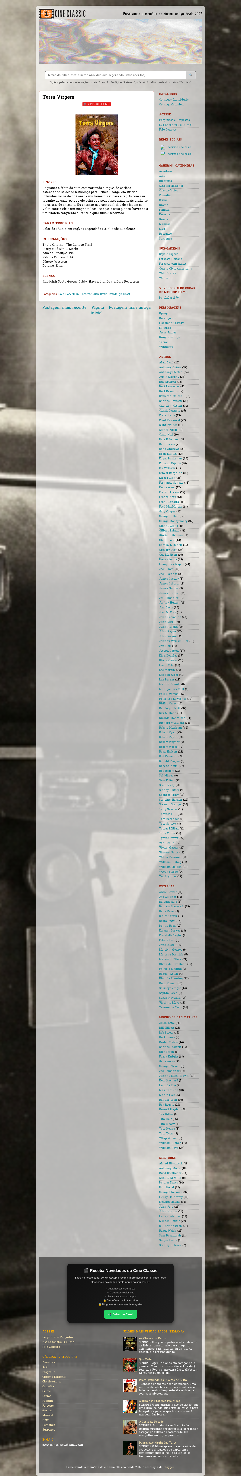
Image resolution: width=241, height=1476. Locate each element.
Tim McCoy (167, 1124)
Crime (163, 200)
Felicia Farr (167, 940)
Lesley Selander (170, 1217)
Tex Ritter (166, 1115)
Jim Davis (100, 294)
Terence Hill (168, 814)
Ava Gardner (167, 897)
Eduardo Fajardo (170, 464)
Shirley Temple (170, 988)
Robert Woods (168, 747)
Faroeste (86, 294)
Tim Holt (165, 1119)
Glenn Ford (167, 540)
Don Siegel (166, 1188)
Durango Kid (168, 318)
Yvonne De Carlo (170, 1008)
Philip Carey (168, 704)
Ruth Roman (168, 984)
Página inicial (97, 310)
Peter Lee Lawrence (172, 699)
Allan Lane (167, 1023)
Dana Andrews (169, 449)
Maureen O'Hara (170, 959)
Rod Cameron (168, 757)
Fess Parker (167, 488)
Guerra (163, 220)
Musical (164, 224)
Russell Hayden (170, 1110)
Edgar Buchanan (170, 459)
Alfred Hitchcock (171, 1164)
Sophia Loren (168, 993)
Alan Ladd (166, 363)
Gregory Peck (168, 550)
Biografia (165, 181)
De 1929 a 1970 (169, 298)
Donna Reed (167, 926)
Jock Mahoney (169, 1071)
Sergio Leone (168, 1241)
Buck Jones (167, 1038)
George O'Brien (169, 1066)
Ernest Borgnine (170, 473)
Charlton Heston (170, 406)
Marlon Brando (169, 685)
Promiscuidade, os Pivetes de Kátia (163, 1380)
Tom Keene (167, 1129)
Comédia (165, 196)
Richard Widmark (171, 723)
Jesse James (167, 333)
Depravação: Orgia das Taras (158, 1443)
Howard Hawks (169, 1202)
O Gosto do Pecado (151, 1422)
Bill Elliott (166, 1028)
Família (164, 210)
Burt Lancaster (169, 387)
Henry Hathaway (171, 1197)
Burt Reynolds (169, 392)
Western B (166, 278)
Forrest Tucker (169, 493)
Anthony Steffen (171, 372)
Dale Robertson (68, 294)
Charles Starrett (170, 1047)
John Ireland (168, 627)
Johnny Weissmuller (173, 641)
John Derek (167, 622)
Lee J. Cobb (166, 665)
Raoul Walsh (167, 1231)
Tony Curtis (167, 834)
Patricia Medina (170, 969)
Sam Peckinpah (170, 1236)
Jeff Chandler (168, 598)
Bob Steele (166, 1033)
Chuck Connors (169, 411)
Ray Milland (167, 713)
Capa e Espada (168, 254)
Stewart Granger (170, 805)
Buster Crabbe (168, 1042)
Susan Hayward (170, 998)
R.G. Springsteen (170, 1226)
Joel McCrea (167, 612)
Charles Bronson (170, 401)
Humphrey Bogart (171, 565)
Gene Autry (167, 1062)
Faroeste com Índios (173, 264)
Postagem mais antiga (130, 308)
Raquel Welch (168, 974)
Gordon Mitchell (170, 545)
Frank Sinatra (169, 502)
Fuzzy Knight (168, 1057)
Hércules (165, 328)
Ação (162, 176)
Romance (165, 234)
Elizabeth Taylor (170, 936)
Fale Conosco (168, 130)
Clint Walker (168, 425)
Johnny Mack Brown (174, 1076)
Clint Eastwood (169, 420)
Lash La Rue (167, 1086)
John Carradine (170, 617)
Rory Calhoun (168, 766)
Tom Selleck (167, 824)
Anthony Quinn (170, 368)
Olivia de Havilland (172, 964)
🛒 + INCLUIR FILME (96, 104)
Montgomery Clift (171, 689)
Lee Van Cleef (168, 675)
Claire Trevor (168, 916)
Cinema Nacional (171, 186)
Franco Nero (167, 497)
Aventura (165, 172)
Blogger (168, 1467)
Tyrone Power (168, 838)
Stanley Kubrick (170, 1245)
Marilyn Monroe (170, 950)
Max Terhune (168, 1090)
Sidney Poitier (169, 790)
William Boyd (168, 1148)
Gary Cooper (167, 512)
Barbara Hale (168, 902)
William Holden (170, 867)
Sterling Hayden (170, 800)
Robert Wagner (169, 742)
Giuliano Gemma (171, 536)
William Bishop (170, 862)
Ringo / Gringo (169, 337)
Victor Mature (168, 848)
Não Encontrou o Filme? (175, 125)
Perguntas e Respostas (174, 120)
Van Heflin (167, 843)
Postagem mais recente (64, 308)
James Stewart (169, 593)
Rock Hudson (168, 752)
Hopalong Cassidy (171, 323)
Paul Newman (169, 694)
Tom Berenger (169, 819)
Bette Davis (167, 912)
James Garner (168, 589)
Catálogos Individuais (174, 100)
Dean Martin (168, 454)
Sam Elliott (167, 781)
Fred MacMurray (170, 507)
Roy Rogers (166, 771)
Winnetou (166, 347)
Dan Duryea (167, 444)
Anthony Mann (170, 1168)
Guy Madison (168, 555)
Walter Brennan (170, 857)
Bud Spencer (167, 382)
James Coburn (169, 584)
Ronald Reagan (169, 761)
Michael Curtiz (169, 1221)
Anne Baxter (168, 892)
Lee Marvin (167, 670)
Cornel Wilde (168, 430)
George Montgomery (173, 521)
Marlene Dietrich (171, 955)
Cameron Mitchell (172, 396)
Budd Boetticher (170, 1173)
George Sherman (170, 1192)
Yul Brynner (167, 877)
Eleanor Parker (169, 931)
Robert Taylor (168, 738)
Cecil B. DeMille (170, 1178)
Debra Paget (167, 921)
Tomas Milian (169, 829)
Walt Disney (167, 274)
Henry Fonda (168, 560)
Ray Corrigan (168, 1100)
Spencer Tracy (169, 795)
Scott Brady (167, 785)
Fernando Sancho (171, 483)
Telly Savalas (168, 810)
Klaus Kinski (168, 661)
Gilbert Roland (169, 531)
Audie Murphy (169, 377)
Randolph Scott (119, 294)
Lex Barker (166, 680)
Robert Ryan (167, 733)
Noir (162, 229)
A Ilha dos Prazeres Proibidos (159, 1401)
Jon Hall (165, 646)
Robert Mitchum (170, 728)
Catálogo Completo (171, 105)
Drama (163, 205)
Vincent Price (168, 853)
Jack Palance (168, 574)
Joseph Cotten (169, 651)
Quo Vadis (146, 1360)
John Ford (166, 1207)
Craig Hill (166, 435)
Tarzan (164, 342)
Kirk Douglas (168, 656)
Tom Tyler (166, 1134)
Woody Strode (168, 872)
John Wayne (168, 637)
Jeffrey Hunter (169, 603)
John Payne (167, 632)
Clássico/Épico (168, 191)
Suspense (165, 239)
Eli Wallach (167, 468)
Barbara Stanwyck (171, 907)
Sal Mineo (166, 776)
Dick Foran (166, 1052)
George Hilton (169, 516)
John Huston (168, 1212)
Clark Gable (167, 416)
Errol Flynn (167, 478)
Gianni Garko (168, 526)
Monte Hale (167, 1095)
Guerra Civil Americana (175, 269)
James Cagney (169, 579)
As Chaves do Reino (152, 1339)
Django (164, 314)
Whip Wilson (168, 1138)
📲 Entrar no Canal (120, 1314)
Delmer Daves (168, 1183)
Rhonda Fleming (171, 979)
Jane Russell (168, 945)
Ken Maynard (168, 1081)
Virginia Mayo (169, 1003)
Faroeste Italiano (170, 259)
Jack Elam (166, 569)
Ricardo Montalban (172, 718)
